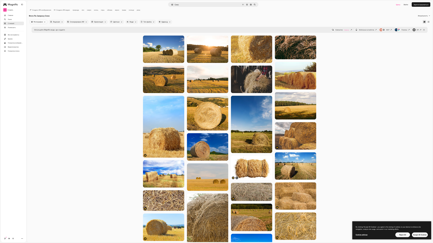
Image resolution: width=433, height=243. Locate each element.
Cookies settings (361, 235)
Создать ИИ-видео (63, 10)
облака (109, 10)
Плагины (404, 30)
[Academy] (9, 238)
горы (102, 10)
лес (83, 10)
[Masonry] (424, 22)
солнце (131, 10)
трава (124, 10)
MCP (387, 30)
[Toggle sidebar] (22, 4)
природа (76, 10)
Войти (406, 4)
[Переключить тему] (13, 238)
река (138, 10)
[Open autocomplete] (171, 4)
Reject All (402, 235)
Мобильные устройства (366, 30)
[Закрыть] (424, 30)
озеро (89, 10)
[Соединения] (5, 238)
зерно (117, 10)
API (418, 30)
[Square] (428, 22)
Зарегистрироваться (420, 4)
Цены (398, 4)
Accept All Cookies (420, 235)
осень (96, 10)
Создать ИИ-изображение (41, 10)
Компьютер (342, 30)
